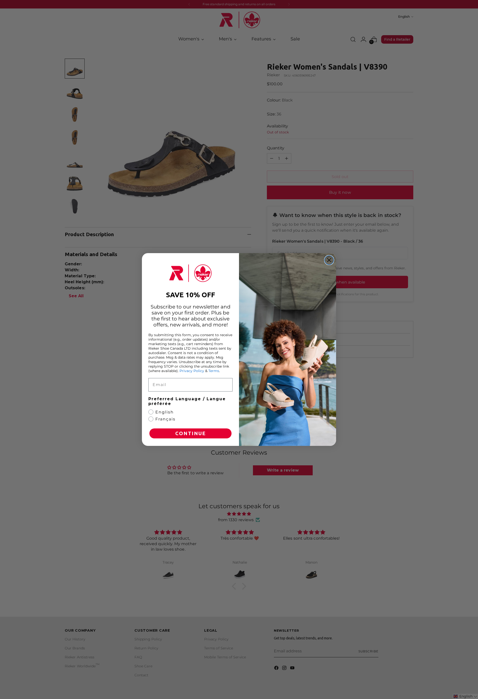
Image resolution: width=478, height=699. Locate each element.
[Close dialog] (329, 260)
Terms (213, 371)
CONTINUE (190, 433)
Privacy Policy (191, 371)
